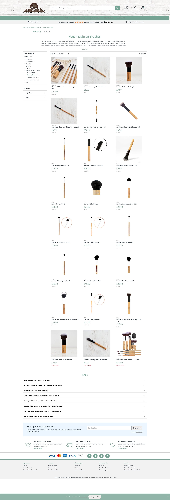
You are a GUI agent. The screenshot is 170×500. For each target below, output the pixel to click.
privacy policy (139, 432)
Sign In (25, 465)
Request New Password (30, 470)
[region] (85, 497)
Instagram (89, 456)
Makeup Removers (32, 80)
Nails (28, 82)
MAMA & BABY (95, 18)
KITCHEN (66, 18)
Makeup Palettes (33, 77)
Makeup (25, 27)
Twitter (101, 456)
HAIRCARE (36, 18)
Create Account (27, 468)
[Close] (168, 495)
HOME (75, 18)
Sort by (53, 54)
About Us (101, 465)
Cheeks (29, 59)
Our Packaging (103, 470)
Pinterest (107, 456)
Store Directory (52, 465)
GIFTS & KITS (121, 18)
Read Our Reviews (104, 468)
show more (85, 49)
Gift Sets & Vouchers (54, 468)
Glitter (28, 66)
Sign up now (137, 428)
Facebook (95, 456)
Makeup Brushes (33, 75)
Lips (28, 68)
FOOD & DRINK (108, 18)
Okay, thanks (95, 497)
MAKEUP (46, 18)
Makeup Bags (32, 72)
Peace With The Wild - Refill (132, 470)
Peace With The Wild (130, 468)
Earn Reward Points (54, 470)
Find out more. (83, 497)
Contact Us (77, 465)
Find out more (38, 448)
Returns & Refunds (79, 470)
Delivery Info (77, 468)
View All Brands (128, 465)
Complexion (30, 61)
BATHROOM (56, 18)
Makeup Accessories (35, 27)
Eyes (28, 64)
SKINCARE (26, 18)
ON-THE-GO (83, 18)
